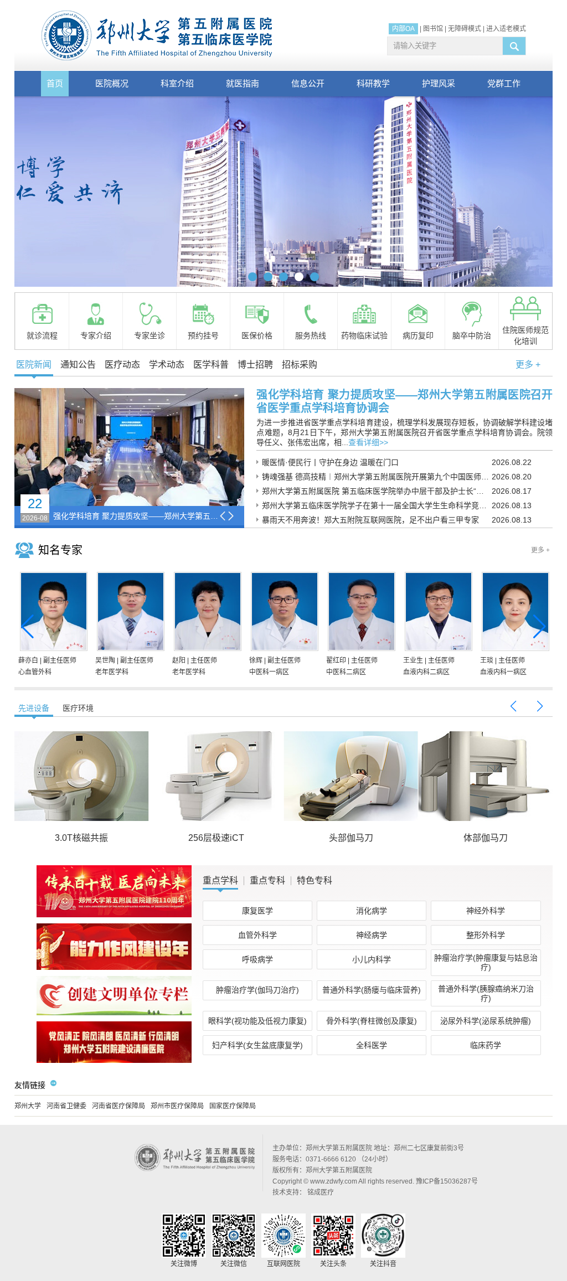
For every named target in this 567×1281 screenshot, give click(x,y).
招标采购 (299, 364)
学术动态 (166, 364)
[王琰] (514, 613)
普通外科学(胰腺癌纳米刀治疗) (486, 993)
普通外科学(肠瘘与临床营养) (371, 989)
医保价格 (256, 335)
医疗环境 (78, 708)
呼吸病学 (257, 959)
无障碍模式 (464, 29)
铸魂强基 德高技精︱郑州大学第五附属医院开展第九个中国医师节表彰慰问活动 (377, 476)
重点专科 (267, 880)
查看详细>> (368, 442)
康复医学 (257, 910)
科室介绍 (177, 83)
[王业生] (437, 613)
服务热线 (310, 335)
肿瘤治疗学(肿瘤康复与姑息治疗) (486, 962)
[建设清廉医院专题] (114, 1061)
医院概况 (111, 83)
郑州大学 (27, 1106)
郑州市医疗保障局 (177, 1106)
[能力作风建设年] (114, 968)
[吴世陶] (129, 613)
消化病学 (371, 910)
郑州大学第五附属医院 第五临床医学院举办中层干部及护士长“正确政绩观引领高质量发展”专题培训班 (377, 491)
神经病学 (371, 935)
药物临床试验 (364, 335)
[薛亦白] (52, 613)
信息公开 (307, 83)
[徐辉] (283, 613)
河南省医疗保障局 (118, 1106)
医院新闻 (33, 364)
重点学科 (220, 880)
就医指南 (242, 83)
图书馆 (433, 29)
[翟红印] (360, 613)
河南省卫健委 (66, 1106)
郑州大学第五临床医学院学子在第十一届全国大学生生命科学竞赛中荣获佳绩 (377, 505)
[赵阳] (206, 613)
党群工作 (503, 83)
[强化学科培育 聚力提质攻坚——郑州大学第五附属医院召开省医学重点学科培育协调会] (129, 447)
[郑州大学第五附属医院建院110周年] (114, 915)
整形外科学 (485, 935)
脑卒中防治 (471, 335)
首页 (55, 83)
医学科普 (211, 364)
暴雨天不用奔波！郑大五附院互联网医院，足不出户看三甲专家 (370, 519)
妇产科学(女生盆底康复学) (257, 1045)
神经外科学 (485, 910)
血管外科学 (257, 935)
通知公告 (78, 364)
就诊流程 (42, 335)
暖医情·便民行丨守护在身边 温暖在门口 (330, 462)
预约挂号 (203, 335)
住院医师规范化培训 (525, 335)
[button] (252, 276)
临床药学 (485, 1045)
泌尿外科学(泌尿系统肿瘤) (485, 1020)
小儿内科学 (371, 959)
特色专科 (314, 880)
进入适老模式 (506, 29)
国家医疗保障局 (232, 1106)
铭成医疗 (320, 1192)
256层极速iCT (216, 838)
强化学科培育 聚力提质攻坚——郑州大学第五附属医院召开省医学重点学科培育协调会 (136, 516)
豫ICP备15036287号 (447, 1181)
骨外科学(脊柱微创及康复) (371, 1020)
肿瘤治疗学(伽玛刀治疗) (257, 989)
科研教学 (373, 83)
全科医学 (371, 1045)
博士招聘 (255, 364)
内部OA (403, 29)
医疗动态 (122, 364)
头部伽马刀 (351, 838)
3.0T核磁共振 (81, 838)
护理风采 (438, 83)
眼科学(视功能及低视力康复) (257, 1020)
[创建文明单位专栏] (114, 1013)
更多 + (528, 364)
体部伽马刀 (485, 838)
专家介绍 (95, 335)
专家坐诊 (149, 335)
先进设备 (33, 708)
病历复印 (418, 335)
